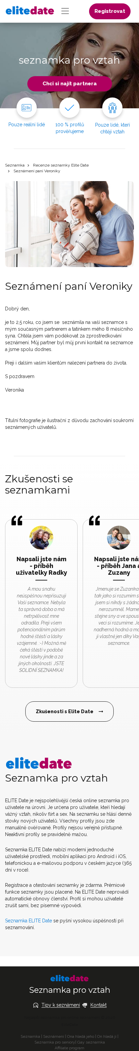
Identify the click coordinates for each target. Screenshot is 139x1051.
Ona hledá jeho (80, 1036)
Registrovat (109, 11)
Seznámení (53, 1036)
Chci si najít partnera (70, 84)
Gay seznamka (91, 1042)
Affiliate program (69, 1048)
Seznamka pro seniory (54, 1042)
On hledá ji (106, 1036)
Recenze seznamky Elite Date (61, 165)
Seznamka (15, 165)
